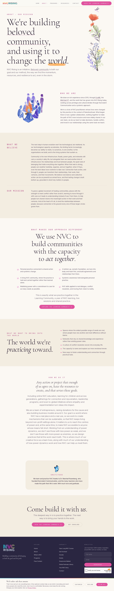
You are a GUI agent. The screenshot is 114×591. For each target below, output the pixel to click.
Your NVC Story (64, 567)
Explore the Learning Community (57, 307)
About (45, 3)
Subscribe (98, 564)
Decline (90, 584)
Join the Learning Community (96, 3)
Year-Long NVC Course (66, 548)
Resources (65, 3)
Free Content (38, 561)
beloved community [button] (27, 36)
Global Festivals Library (66, 564)
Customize (78, 584)
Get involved (73, 524)
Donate (61, 555)
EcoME (98, 97)
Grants (61, 558)
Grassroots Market (65, 561)
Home (37, 3)
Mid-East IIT (64, 100)
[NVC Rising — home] (9, 3)
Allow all (102, 584)
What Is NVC (38, 555)
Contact (76, 3)
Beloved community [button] (40, 69)
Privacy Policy (32, 588)
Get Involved (63, 551)
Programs (54, 3)
